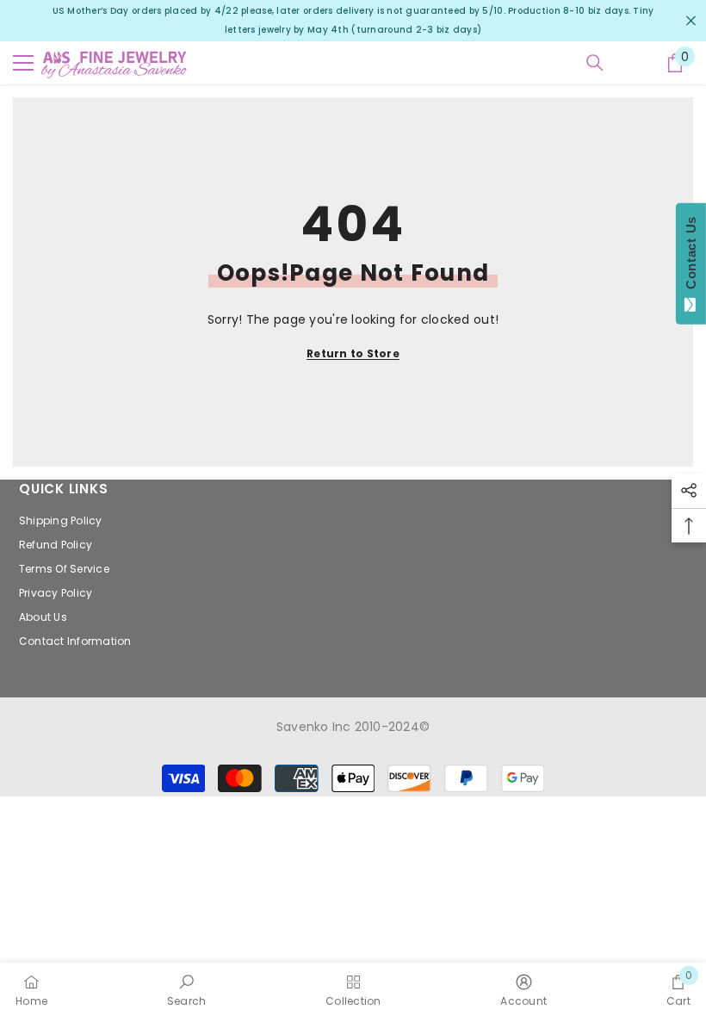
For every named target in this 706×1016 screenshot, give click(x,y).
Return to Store (353, 353)
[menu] (23, 63)
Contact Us (691, 256)
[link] (186, 989)
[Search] (595, 63)
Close (690, 21)
